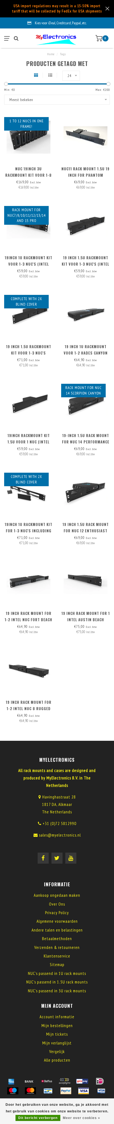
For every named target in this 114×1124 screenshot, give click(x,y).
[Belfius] (47, 1081)
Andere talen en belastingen (57, 930)
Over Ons (57, 904)
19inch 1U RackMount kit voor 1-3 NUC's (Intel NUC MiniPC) (28, 264)
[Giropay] (82, 1081)
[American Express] (11, 1081)
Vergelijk (57, 1051)
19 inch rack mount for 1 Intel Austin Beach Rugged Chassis (85, 619)
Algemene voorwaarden (57, 921)
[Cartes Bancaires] (64, 1081)
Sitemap (57, 964)
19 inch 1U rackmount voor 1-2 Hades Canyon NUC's (86, 353)
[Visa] (83, 1091)
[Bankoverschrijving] (29, 1081)
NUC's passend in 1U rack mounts (57, 973)
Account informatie (57, 1016)
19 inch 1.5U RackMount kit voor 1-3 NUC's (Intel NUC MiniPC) (85, 264)
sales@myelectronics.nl (60, 835)
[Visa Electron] (101, 1091)
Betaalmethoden (57, 938)
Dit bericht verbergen (38, 1118)
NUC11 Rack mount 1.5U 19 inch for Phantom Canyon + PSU (85, 175)
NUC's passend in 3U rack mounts (57, 990)
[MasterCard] (30, 1091)
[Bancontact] (48, 1091)
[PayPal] (66, 1091)
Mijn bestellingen (57, 1025)
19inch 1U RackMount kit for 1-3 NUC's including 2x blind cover (28, 531)
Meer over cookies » (81, 1118)
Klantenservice (57, 956)
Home (51, 54)
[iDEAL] (100, 1081)
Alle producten (57, 1060)
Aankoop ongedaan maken (57, 895)
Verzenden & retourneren (57, 947)
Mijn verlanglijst (57, 1043)
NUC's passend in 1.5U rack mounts (57, 982)
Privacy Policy (57, 912)
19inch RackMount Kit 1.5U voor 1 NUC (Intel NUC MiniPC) (28, 442)
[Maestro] (13, 1091)
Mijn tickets (57, 1034)
